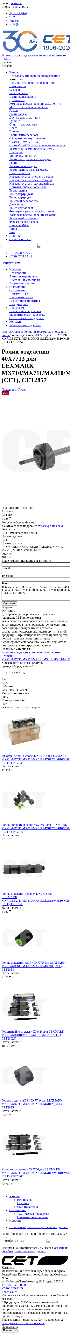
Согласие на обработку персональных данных (35, 1249)
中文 (12, 17)
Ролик (6, 335)
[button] (10, 389)
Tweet (21, 389)
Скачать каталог (27, 1206)
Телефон (7, 575)
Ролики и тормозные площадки (44, 331)
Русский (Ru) (18, 13)
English (14, 20)
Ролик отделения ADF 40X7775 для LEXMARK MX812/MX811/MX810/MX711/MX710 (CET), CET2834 (34, 966)
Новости (15, 1220)
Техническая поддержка (33, 1213)
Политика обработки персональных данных (38, 1227)
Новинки (23, 1203)
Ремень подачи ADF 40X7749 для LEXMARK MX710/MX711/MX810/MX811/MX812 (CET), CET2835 (32, 1104)
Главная (7, 331)
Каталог (14, 1196)
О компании (17, 1210)
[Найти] (39, 247)
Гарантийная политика (32, 1217)
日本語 (14, 24)
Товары (18, 331)
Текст (5, 583)
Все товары (24, 1199)
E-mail (6, 568)
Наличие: (8, 507)
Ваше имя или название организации (26, 560)
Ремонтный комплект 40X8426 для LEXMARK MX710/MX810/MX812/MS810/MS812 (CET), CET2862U (33, 1035)
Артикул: (8, 511)
